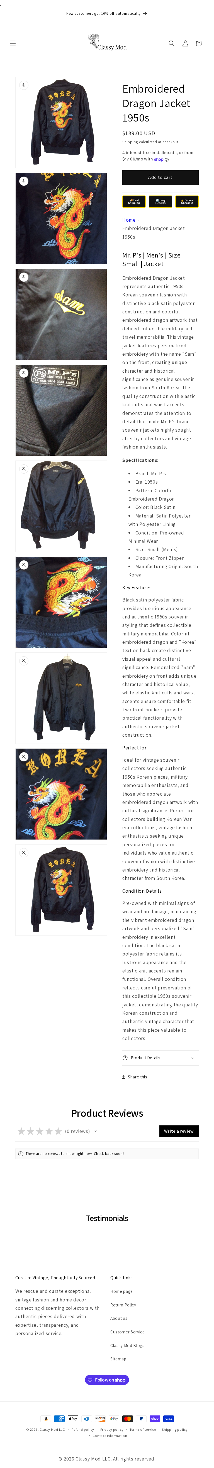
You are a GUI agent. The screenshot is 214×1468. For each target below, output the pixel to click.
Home (129, 220)
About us (118, 1318)
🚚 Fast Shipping (134, 201)
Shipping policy (175, 1429)
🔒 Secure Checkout (187, 201)
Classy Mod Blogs (127, 1345)
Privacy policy (112, 1429)
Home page (121, 1291)
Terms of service (143, 1429)
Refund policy (83, 1429)
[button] (13, 43)
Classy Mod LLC (53, 1429)
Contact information (110, 1436)
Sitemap (118, 1358)
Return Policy (123, 1305)
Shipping (130, 142)
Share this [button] (137, 1077)
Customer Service (127, 1332)
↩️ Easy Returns (160, 201)
